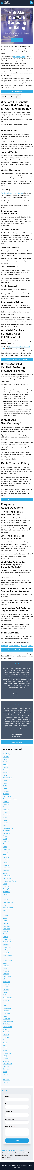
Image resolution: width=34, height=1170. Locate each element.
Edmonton (6, 973)
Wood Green (6, 926)
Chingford (6, 1032)
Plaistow (5, 1016)
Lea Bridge (6, 952)
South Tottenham (8, 942)
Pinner (5, 812)
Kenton (5, 785)
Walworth (5, 931)
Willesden (6, 793)
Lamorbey (6, 1058)
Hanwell (17, 645)
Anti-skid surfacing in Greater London (12, 193)
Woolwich (6, 1040)
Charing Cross (7, 889)
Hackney (5, 950)
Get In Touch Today (17, 91)
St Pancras (6, 886)
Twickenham (6, 815)
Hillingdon (6, 804)
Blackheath (6, 1010)
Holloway (5, 897)
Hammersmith (7, 796)
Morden (5, 918)
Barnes (5, 807)
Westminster (6, 891)
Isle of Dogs (6, 987)
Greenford (12, 645)
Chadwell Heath (7, 1063)
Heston (5, 783)
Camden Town (7, 875)
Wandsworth (6, 865)
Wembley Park (7, 778)
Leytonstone (6, 1013)
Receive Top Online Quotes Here (17, 499)
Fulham (5, 836)
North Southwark (8, 907)
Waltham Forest (7, 997)
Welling (5, 1050)
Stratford (5, 995)
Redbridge (6, 1037)
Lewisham (6, 1000)
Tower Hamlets (7, 955)
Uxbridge (5, 852)
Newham (5, 1029)
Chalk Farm (6, 868)
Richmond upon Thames (10, 799)
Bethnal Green (7, 947)
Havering (5, 1077)
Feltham (5, 844)
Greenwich (6, 989)
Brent (4, 825)
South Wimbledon (8, 902)
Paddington (6, 849)
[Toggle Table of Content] (17, 96)
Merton (5, 913)
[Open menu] (31, 2)
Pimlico (5, 883)
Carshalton (6, 965)
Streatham (6, 934)
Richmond (6, 809)
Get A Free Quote (17, 742)
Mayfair (5, 873)
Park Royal (24, 645)
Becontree (6, 1061)
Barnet (5, 910)
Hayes (5, 788)
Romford (5, 1074)
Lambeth (5, 915)
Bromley (5, 968)
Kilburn (5, 817)
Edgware (5, 854)
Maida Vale (6, 833)
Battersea (6, 870)
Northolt (5, 767)
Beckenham (6, 1024)
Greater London (7, 1026)
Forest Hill (6, 971)
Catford (5, 1005)
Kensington (6, 830)
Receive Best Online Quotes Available (17, 359)
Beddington (6, 981)
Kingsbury (6, 801)
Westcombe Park (8, 1021)
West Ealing (4, 645)
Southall (30, 645)
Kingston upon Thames (10, 881)
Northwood (6, 860)
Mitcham (5, 936)
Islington (5, 905)
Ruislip (5, 820)
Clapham (5, 899)
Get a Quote (16, 40)
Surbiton (5, 894)
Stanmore (6, 841)
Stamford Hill (7, 939)
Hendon (5, 823)
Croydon (5, 1003)
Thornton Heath (7, 960)
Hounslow (6, 791)
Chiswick (5, 780)
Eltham (5, 1042)
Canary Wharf (7, 976)
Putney (5, 846)
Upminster (6, 1082)
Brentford (5, 772)
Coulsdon (6, 1034)
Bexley (5, 1071)
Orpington (6, 1066)
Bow (4, 958)
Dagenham (6, 1069)
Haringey (5, 923)
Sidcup (5, 1055)
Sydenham (6, 984)
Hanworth (6, 857)
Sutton (5, 963)
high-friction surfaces (19, 56)
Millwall (5, 979)
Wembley (5, 770)
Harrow (5, 775)
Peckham (5, 944)
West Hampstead (8, 828)
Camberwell (6, 928)
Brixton (5, 920)
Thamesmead (7, 1053)
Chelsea (5, 862)
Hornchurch (6, 1079)
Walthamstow (7, 1008)
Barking (5, 1048)
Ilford (4, 1045)
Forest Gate (6, 1018)
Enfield (5, 992)
